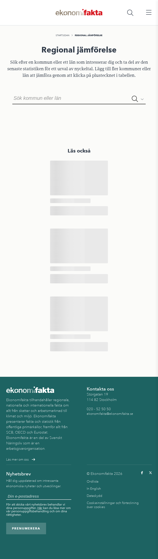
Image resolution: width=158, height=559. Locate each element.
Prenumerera (26, 528)
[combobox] (79, 97)
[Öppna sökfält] (130, 12)
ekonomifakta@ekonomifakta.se (110, 414)
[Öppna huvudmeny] (149, 12)
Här (39, 508)
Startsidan (62, 35)
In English (94, 489)
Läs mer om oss (17, 459)
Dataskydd (94, 496)
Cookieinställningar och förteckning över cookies (113, 505)
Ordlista (92, 481)
